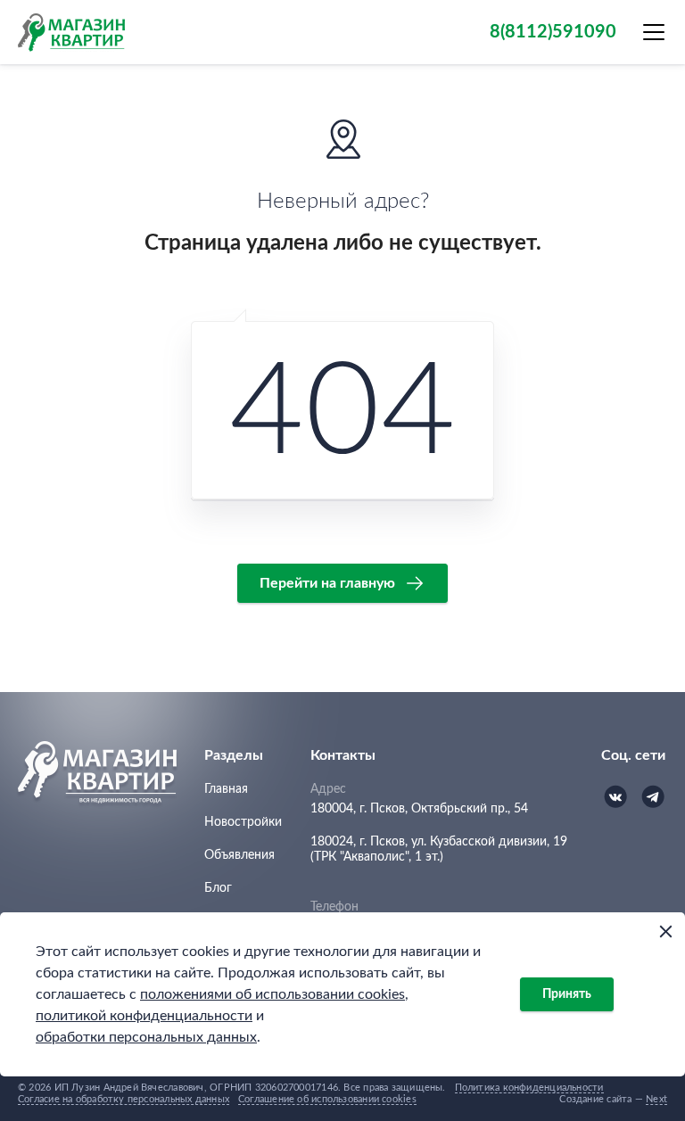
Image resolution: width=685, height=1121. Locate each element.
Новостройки (243, 822)
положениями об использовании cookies (272, 994)
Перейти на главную (327, 583)
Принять (566, 994)
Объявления (239, 855)
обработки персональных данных (146, 1037)
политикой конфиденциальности (144, 1016)
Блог (218, 888)
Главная (226, 789)
